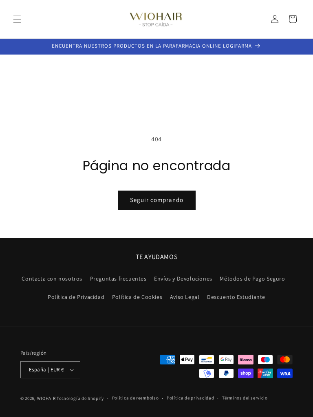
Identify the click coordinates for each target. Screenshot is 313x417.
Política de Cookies (137, 297)
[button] (17, 19)
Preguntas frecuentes (118, 278)
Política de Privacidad (76, 297)
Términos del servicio (245, 398)
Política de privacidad (190, 398)
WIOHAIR (46, 398)
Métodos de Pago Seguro (252, 278)
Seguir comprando (156, 200)
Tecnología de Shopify (80, 398)
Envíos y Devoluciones (183, 278)
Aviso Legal (185, 297)
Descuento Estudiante (236, 297)
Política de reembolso (135, 398)
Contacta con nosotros (52, 278)
